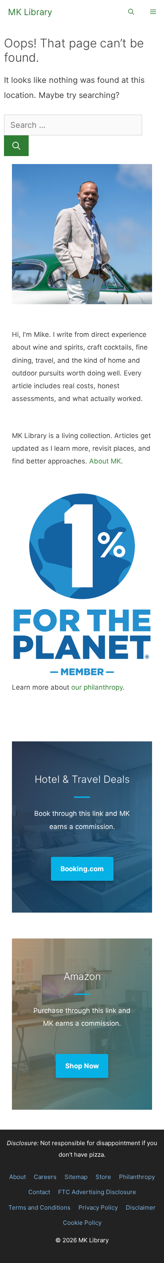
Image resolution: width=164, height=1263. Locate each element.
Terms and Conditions (39, 1207)
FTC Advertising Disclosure (97, 1192)
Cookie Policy (82, 1222)
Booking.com (82, 869)
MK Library (30, 12)
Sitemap (76, 1177)
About (17, 1177)
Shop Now (82, 1066)
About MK (105, 461)
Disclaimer (141, 1207)
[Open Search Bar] (131, 12)
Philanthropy (137, 1177)
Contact (39, 1192)
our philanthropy (97, 687)
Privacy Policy (98, 1207)
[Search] (16, 145)
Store (103, 1177)
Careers (45, 1177)
